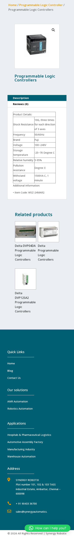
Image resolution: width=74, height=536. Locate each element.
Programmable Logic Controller (41, 5)
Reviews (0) (20, 104)
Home (12, 5)
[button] (53, 30)
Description (21, 98)
